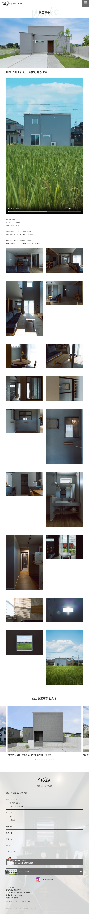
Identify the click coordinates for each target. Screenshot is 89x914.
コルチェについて (12, 799)
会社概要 (9, 901)
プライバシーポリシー (23, 901)
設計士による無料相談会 (24, 862)
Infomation (10, 813)
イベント (13, 817)
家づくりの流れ (15, 803)
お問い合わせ (11, 851)
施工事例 (9, 827)
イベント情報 (24, 871)
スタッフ (9, 833)
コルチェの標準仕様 (16, 806)
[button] (35, 759)
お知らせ (13, 820)
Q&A (8, 845)
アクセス (9, 839)
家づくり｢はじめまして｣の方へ (17, 793)
